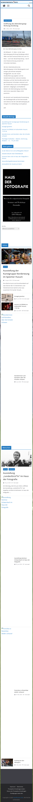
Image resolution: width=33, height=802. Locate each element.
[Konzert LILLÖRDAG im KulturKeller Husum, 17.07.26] (7, 308)
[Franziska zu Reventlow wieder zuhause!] (7, 692)
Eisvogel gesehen (7, 126)
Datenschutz (20, 786)
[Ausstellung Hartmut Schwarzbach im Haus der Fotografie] (7, 561)
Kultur (5, 266)
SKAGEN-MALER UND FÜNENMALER (12, 153)
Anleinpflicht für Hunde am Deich (12, 164)
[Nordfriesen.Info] (4, 6)
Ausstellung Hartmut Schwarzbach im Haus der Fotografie (22, 560)
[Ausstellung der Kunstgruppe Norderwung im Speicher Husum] (16, 256)
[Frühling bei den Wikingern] (7, 763)
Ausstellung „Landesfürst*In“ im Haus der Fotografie (16, 476)
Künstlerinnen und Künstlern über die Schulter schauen (20, 377)
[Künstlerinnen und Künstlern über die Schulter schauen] (7, 379)
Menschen (11, 469)
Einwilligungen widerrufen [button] (16, 793)
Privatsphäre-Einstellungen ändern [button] (16, 789)
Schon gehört (7, 20)
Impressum (12, 786)
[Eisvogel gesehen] (7, 297)
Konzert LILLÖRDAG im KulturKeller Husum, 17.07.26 (21, 306)
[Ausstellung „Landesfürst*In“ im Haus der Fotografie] (16, 459)
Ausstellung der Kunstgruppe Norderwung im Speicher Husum (16, 273)
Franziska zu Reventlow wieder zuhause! (21, 691)
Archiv (4, 226)
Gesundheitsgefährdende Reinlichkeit (13, 161)
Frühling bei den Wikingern (19, 761)
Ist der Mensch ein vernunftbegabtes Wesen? (15, 151)
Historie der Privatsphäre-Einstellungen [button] (16, 791)
